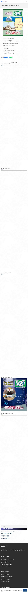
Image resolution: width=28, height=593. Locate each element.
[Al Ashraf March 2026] (14, 394)
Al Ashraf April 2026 (6, 273)
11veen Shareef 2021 (5, 579)
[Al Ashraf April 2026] (14, 324)
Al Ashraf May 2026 (6, 168)
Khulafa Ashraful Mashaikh (6, 533)
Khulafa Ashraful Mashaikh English (8, 531)
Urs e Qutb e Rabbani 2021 (6, 578)
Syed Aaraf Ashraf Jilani (6, 562)
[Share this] (5, 57)
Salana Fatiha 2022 (5, 574)
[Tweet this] (8, 57)
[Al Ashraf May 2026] (14, 220)
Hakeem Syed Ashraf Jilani (6, 561)
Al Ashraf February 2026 (7, 413)
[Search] (26, 1)
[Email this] (2, 57)
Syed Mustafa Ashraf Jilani (6, 564)
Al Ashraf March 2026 (6, 377)
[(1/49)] (13, 35)
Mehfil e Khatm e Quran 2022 (7, 576)
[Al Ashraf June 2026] (14, 115)
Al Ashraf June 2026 (6, 64)
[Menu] (23, 1)
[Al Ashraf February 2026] (14, 465)
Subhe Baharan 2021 (5, 581)
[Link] (4, 1)
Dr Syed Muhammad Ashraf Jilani (7, 559)
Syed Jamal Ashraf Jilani (6, 566)
